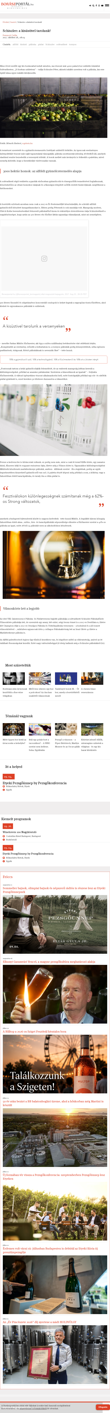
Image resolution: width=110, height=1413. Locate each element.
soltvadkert (61, 44)
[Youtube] (102, 5)
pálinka (32, 44)
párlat (41, 44)
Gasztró (13, 22)
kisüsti (23, 44)
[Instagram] (99, 5)
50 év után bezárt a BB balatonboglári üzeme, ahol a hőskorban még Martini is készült (53, 1102)
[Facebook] (96, 5)
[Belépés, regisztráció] (90, 5)
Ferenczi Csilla (10, 35)
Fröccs (8, 877)
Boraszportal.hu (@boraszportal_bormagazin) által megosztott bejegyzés (33, 294)
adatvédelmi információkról (33, 1408)
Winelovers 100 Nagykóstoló (19, 832)
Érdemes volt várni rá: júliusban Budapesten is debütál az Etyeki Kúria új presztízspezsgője (50, 1249)
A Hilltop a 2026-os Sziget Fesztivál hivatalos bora (34, 1030)
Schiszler (49, 44)
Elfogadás (103, 1407)
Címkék (6, 44)
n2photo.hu (27, 143)
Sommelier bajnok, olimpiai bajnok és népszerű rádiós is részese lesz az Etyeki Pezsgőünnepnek (54, 889)
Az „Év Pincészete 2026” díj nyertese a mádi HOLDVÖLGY (39, 1321)
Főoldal (6, 22)
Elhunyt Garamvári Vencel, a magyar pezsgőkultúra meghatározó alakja (49, 960)
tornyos (72, 44)
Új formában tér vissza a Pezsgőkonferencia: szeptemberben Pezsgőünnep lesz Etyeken (54, 1175)
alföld (15, 44)
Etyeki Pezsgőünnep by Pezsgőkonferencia (35, 783)
